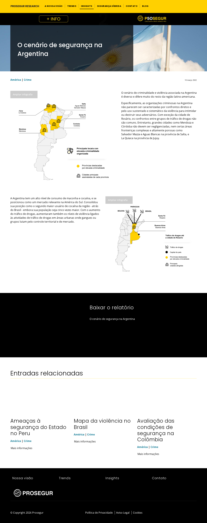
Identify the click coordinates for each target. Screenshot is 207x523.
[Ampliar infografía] (63, 140)
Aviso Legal (123, 512)
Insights (112, 478)
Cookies (137, 512)
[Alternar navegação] (188, 6)
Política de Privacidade (99, 512)
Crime (27, 80)
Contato (159, 478)
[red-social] (186, 513)
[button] (53, 6)
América (15, 80)
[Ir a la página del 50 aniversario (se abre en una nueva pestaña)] (103, 19)
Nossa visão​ (22, 478)
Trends (65, 478)
